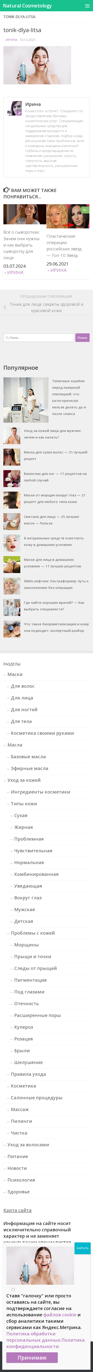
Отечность (26, 1003)
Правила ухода (28, 1074)
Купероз (23, 1027)
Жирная (23, 827)
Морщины (26, 945)
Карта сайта (17, 1210)
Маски (15, 674)
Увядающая (28, 886)
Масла (14, 745)
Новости (17, 1168)
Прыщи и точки (32, 956)
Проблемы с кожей (33, 933)
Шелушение (28, 1062)
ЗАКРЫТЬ (82, 1248)
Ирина (11, 39)
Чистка (19, 1133)
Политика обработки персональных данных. (33, 1337)
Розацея (23, 1039)
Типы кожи (24, 804)
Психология (21, 1180)
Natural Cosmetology (27, 5)
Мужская (24, 909)
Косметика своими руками (42, 733)
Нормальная (29, 862)
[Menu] (87, 5)
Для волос (23, 686)
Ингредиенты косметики (40, 792)
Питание (17, 1156)
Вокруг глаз (28, 898)
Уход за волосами (28, 1145)
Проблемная (29, 839)
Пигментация (30, 980)
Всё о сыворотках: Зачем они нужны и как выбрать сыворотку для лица (21, 244)
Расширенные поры (37, 1015)
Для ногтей (24, 709)
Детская (23, 921)
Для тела (21, 721)
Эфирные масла (29, 768)
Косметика (23, 1086)
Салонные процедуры (37, 1098)
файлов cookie (59, 1315)
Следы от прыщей (35, 968)
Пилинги (21, 1121)
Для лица (22, 698)
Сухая (21, 815)
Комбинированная (36, 874)
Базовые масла (28, 757)
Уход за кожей (24, 780)
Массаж (20, 1109)
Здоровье (18, 1192)
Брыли (22, 1050)
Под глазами (29, 992)
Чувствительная (33, 851)
